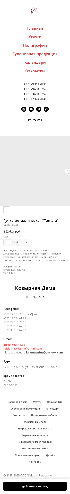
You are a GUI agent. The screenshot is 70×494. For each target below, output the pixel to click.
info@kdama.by (14, 344)
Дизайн (50, 455)
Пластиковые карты (27, 455)
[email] (31, 109)
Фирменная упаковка (35, 435)
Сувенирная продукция (35, 53)
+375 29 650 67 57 (35, 89)
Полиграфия (35, 45)
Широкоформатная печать (35, 428)
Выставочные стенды (35, 448)
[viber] (46, 109)
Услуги (35, 36)
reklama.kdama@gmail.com (22, 348)
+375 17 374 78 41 (35, 99)
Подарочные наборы (44, 415)
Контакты (35, 461)
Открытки (35, 70)
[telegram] (38, 109)
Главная (35, 28)
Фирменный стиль (35, 421)
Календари (35, 62)
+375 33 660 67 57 (35, 94)
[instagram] (23, 109)
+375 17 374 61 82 (14, 318)
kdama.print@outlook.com (44, 352)
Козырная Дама (17, 402)
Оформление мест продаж (35, 441)
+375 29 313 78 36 (35, 84)
